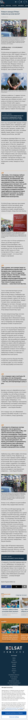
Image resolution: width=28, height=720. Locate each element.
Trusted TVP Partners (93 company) (11, 709)
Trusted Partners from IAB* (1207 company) (14, 708)
